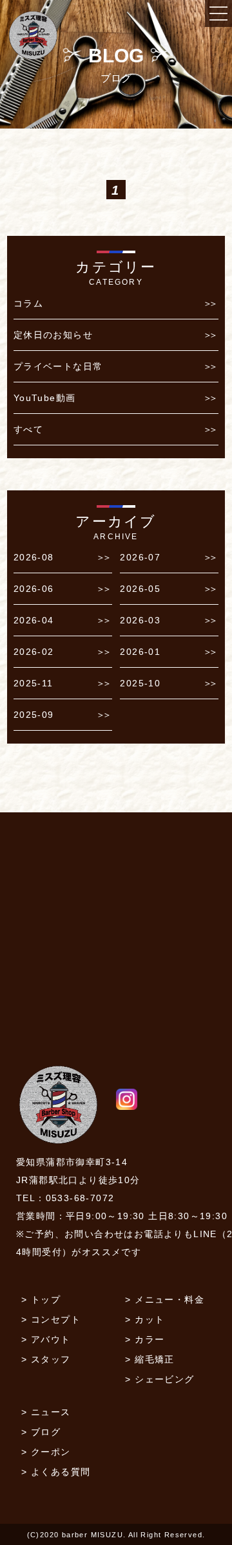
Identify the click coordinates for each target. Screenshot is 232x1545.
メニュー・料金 (169, 1299)
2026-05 (140, 589)
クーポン (51, 1452)
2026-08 (34, 557)
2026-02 (34, 652)
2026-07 (140, 557)
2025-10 (140, 683)
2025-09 (34, 715)
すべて (28, 429)
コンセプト (56, 1319)
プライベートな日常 (58, 366)
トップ (46, 1299)
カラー (149, 1339)
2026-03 (140, 620)
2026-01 (140, 652)
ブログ (46, 1432)
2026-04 (34, 620)
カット (149, 1319)
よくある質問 (60, 1472)
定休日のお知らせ (53, 335)
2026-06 (34, 589)
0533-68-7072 (80, 1198)
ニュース (51, 1412)
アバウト (51, 1339)
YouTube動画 (45, 398)
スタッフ (51, 1359)
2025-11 (33, 683)
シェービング (164, 1379)
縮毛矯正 (155, 1359)
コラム (28, 303)
